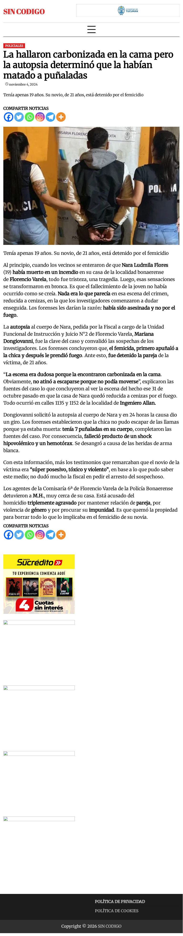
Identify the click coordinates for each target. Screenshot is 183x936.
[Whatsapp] (29, 117)
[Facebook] (8, 117)
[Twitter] (19, 117)
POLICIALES (14, 46)
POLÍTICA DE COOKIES (116, 910)
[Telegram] (50, 117)
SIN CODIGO (24, 11)
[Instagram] (40, 117)
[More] (61, 117)
